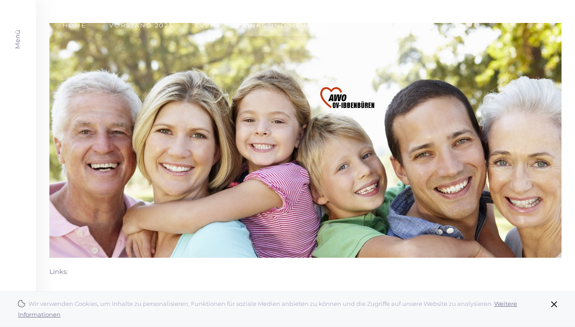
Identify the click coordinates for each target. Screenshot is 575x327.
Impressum (500, 7)
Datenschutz (543, 7)
